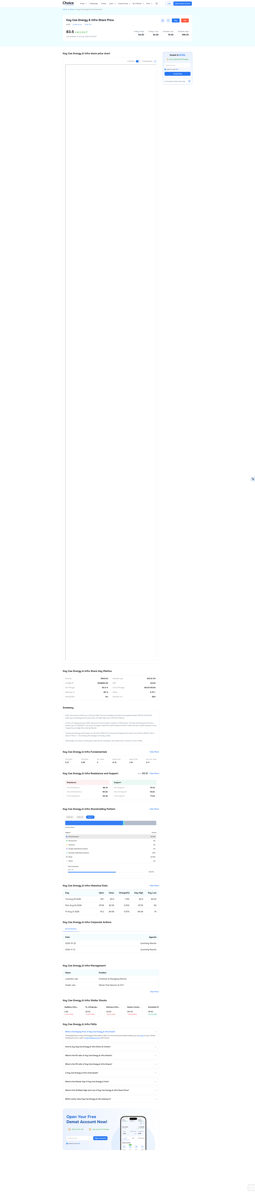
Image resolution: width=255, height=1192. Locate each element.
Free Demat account (92, 1038)
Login (169, 4)
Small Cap (88, 24)
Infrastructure (77, 24)
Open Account (100, 1138)
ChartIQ (130, 61)
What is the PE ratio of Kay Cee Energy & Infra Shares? (88, 1055)
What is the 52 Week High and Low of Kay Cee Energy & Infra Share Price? (97, 1090)
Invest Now (177, 74)
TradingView (147, 61)
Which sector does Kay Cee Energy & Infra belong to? (88, 1099)
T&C (79, 1143)
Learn (111, 4)
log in (142, 1035)
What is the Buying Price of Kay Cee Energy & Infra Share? (90, 1032)
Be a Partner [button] (137, 4)
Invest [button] (82, 4)
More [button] (148, 4)
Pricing (103, 4)
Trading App (93, 4)
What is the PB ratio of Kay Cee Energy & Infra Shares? (88, 1064)
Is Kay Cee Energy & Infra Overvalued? (81, 1073)
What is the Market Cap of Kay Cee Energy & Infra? (87, 1082)
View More (154, 752)
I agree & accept (74, 1143)
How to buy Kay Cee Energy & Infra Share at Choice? (87, 1047)
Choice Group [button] (123, 4)
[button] (163, 20)
